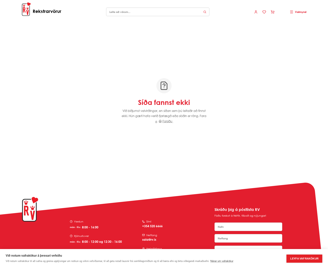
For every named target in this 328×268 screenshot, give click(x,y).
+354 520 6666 (152, 226)
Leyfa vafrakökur (304, 258)
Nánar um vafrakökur (221, 261)
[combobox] (157, 12)
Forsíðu (167, 121)
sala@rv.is (149, 239)
